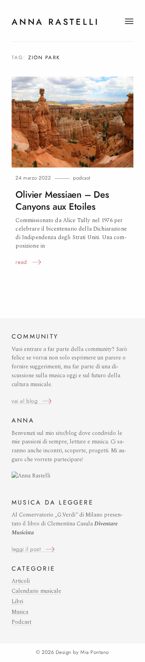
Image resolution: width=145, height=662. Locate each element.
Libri (17, 601)
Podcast (81, 177)
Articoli (21, 581)
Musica (20, 612)
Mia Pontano (94, 652)
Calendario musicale (36, 591)
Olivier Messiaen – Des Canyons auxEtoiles (62, 200)
